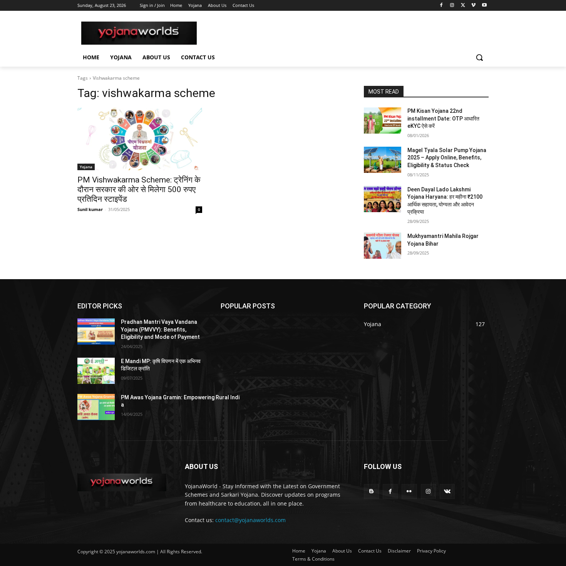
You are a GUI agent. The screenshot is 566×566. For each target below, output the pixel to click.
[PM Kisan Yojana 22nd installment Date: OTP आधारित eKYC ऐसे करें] (382, 120)
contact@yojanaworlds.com (250, 520)
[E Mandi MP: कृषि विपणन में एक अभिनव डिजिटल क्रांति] (96, 371)
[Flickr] (409, 491)
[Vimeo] (473, 5)
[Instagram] (452, 5)
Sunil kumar (90, 209)
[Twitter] (463, 5)
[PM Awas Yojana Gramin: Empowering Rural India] (96, 407)
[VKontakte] (447, 491)
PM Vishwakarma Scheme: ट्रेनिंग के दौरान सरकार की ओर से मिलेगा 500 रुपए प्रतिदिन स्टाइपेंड (139, 189)
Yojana (86, 166)
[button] (479, 57)
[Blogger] (371, 491)
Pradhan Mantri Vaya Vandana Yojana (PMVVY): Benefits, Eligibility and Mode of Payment (160, 329)
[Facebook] (441, 5)
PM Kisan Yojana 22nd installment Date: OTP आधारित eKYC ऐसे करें (443, 118)
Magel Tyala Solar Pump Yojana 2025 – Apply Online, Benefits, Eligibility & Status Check (446, 157)
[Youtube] (484, 5)
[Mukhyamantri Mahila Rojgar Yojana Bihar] (382, 246)
